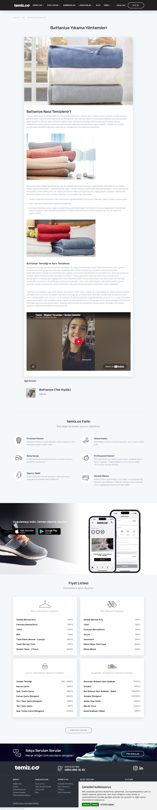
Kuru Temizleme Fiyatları (45, 611)
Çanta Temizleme (64, 792)
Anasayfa (16, 17)
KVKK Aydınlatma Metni (21, 795)
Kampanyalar (69, 5)
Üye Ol (136, 5)
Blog (98, 5)
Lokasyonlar (39, 790)
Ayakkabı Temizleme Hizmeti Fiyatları (112, 673)
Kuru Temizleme (64, 787)
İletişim (16, 787)
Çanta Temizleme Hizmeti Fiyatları (45, 673)
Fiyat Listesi (39, 784)
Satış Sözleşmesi (19, 790)
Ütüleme (61, 790)
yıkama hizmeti (55, 297)
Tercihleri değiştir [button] (107, 805)
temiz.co (112, 297)
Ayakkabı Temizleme (65, 784)
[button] (85, 5)
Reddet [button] (95, 805)
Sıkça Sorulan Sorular (43, 787)
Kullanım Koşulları (19, 792)
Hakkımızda (17, 784)
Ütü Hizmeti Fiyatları (112, 611)
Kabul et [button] (86, 805)
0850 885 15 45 (75, 769)
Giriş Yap (121, 5)
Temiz (29, 297)
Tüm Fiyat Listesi (78, 730)
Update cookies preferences (12, 808)
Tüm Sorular (132, 754)
